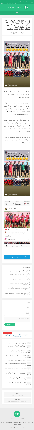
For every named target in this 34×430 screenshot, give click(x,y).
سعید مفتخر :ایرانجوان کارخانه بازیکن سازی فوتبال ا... (18, 369)
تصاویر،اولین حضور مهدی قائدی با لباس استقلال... (18, 374)
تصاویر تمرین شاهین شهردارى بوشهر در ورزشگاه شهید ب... (19, 347)
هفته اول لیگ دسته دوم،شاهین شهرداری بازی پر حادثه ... (18, 384)
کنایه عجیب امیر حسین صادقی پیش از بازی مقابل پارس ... (17, 357)
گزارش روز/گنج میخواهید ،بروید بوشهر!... (16, 360)
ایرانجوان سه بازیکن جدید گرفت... (18, 343)
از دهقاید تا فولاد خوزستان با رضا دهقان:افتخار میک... (20, 352)
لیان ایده (10, 427)
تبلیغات (25, 2)
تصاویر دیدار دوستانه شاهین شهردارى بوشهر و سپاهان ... (17, 364)
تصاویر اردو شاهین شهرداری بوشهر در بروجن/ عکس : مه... (19, 379)
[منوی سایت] (17, 13)
